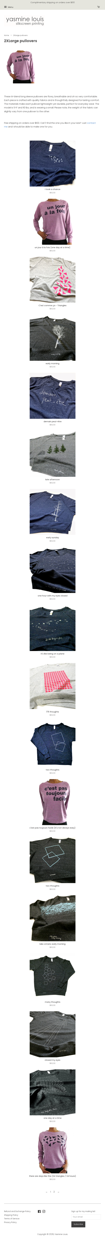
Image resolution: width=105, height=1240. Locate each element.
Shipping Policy (11, 1215)
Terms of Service (11, 1218)
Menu (10, 7)
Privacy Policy (10, 1222)
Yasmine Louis (61, 1234)
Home (6, 35)
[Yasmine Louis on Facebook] (39, 1212)
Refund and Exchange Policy (17, 1211)
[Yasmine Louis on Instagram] (43, 1212)
